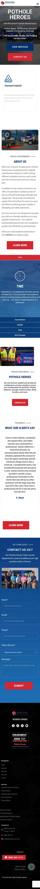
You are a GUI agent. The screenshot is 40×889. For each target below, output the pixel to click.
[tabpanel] (20, 288)
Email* (4, 615)
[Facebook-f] (13, 725)
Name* (5, 600)
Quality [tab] (20, 325)
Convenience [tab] (20, 320)
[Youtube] (26, 725)
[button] (37, 4)
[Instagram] (22, 725)
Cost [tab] (20, 330)
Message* (6, 659)
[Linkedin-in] (17, 725)
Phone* (5, 630)
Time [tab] (20, 257)
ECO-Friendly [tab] (20, 335)
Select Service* (8, 645)
